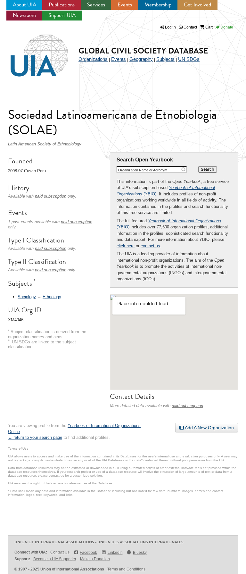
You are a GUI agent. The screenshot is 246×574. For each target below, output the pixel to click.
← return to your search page (35, 437)
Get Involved (197, 5)
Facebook (88, 552)
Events (125, 5)
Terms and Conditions (126, 569)
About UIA (24, 5)
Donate (226, 27)
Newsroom (24, 15)
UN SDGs (189, 59)
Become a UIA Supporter (54, 559)
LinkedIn (115, 552)
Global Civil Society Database (143, 51)
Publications (62, 5)
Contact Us (60, 552)
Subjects (165, 59)
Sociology (27, 296)
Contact (190, 27)
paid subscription (187, 405)
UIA (32, 52)
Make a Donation (95, 559)
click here (126, 245)
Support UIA (62, 15)
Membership (157, 5)
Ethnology (52, 296)
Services (96, 5)
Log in (170, 27)
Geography (141, 59)
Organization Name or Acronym (142, 170)
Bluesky (140, 552)
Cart (208, 27)
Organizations (93, 59)
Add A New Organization (209, 427)
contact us (150, 245)
